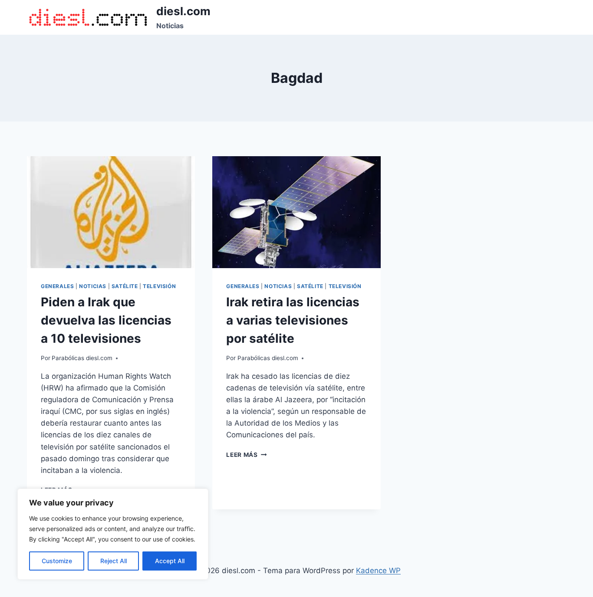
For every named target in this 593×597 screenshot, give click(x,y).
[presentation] (111, 212)
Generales (57, 286)
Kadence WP (378, 570)
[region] (112, 534)
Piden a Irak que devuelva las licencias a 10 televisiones (106, 320)
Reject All (113, 560)
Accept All (169, 560)
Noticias (92, 286)
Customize (57, 560)
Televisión (159, 286)
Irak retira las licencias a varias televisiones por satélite (292, 320)
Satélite (125, 286)
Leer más (246, 454)
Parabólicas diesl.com (82, 357)
